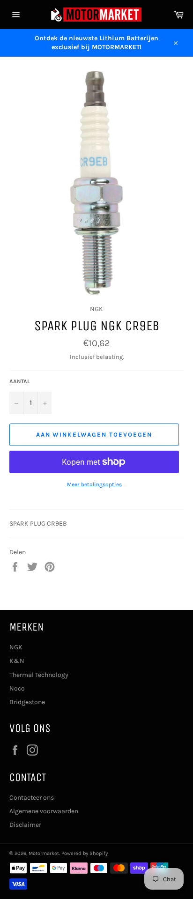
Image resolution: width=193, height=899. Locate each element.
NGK (15, 647)
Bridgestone (27, 702)
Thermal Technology (38, 675)
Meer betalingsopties (94, 484)
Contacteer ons (31, 798)
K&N (16, 661)
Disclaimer (25, 825)
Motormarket (44, 853)
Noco (17, 688)
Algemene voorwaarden (43, 811)
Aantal (19, 381)
